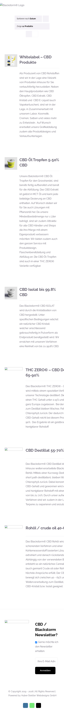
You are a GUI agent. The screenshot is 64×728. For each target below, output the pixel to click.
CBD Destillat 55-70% (45, 450)
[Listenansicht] (35, 34)
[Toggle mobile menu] (63, 4)
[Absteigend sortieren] (46, 19)
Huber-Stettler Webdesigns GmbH (38, 695)
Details (11, 61)
